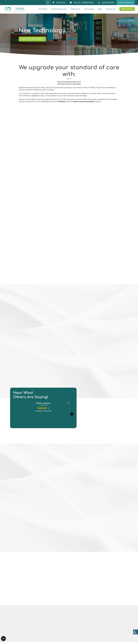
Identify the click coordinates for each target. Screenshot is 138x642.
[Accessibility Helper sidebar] (135, 632)
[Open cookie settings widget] (3, 638)
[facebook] (47, 2)
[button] (71, 414)
